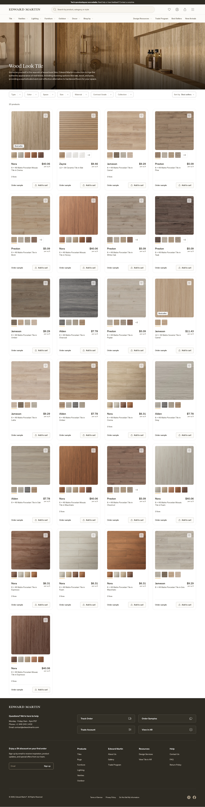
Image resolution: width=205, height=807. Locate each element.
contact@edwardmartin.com (27, 727)
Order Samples (149, 718)
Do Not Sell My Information (129, 797)
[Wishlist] (169, 9)
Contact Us (174, 754)
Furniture (49, 18)
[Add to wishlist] (45, 115)
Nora (14, 163)
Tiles (79, 754)
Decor (74, 18)
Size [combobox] (61, 94)
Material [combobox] (78, 94)
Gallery (111, 759)
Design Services (146, 754)
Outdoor (62, 18)
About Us (112, 754)
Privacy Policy (111, 797)
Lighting (34, 18)
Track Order (87, 718)
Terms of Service (96, 797)
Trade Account (88, 729)
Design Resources (141, 18)
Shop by (87, 18)
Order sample (17, 185)
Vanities (21, 18)
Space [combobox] (45, 94)
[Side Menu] (192, 9)
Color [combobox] (29, 94)
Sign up (47, 766)
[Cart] (185, 9)
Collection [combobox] (122, 94)
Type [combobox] (13, 94)
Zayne (62, 163)
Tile (10, 18)
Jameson (112, 163)
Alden (62, 331)
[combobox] (184, 94)
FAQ (171, 759)
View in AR (147, 729)
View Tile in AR (145, 759)
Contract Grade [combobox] (100, 94)
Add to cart (43, 185)
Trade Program (161, 18)
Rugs (79, 759)
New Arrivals (190, 18)
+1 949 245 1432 (24, 724)
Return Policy (175, 765)
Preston (159, 163)
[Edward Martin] (24, 9)
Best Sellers (177, 18)
